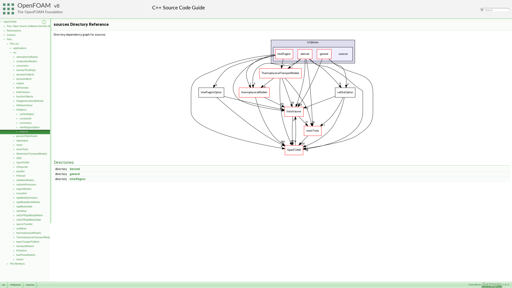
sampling (21, 211)
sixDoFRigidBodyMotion (29, 215)
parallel (20, 171)
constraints (25, 118)
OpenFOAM (34, 6)
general (75, 174)
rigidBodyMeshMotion (28, 202)
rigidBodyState (24, 206)
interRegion (77, 179)
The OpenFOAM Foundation (40, 12)
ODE (19, 158)
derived (75, 169)
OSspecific (22, 167)
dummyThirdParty (26, 70)
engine (20, 83)
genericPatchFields (26, 136)
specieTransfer (24, 224)
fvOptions (21, 109)
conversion (22, 65)
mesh (19, 145)
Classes (11, 35)
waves (19, 259)
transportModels (25, 246)
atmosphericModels (27, 57)
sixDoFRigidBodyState (28, 219)
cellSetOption (27, 114)
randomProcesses (26, 184)
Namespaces (14, 30)
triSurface (21, 250)
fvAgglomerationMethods (30, 101)
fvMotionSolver (24, 105)
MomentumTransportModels (31, 153)
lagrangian (22, 140)
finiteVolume (23, 92)
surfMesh (21, 228)
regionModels (23, 189)
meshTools (22, 149)
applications (19, 48)
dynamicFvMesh (25, 74)
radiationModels (25, 180)
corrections (26, 123)
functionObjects (24, 96)
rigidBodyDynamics (27, 197)
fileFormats (22, 87)
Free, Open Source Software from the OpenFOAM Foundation (40, 26)
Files (9, 39)
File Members (17, 263)
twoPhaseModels (25, 255)
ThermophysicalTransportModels (34, 237)
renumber (21, 193)
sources (24, 131)
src (14, 52)
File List (14, 43)
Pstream (20, 175)
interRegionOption (30, 127)
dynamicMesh (24, 79)
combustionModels (26, 61)
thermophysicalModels (28, 233)
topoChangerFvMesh (27, 241)
